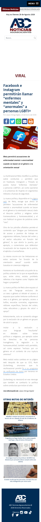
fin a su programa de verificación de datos (20, 370)
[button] (33, 3)
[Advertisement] (20, 57)
